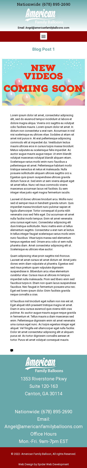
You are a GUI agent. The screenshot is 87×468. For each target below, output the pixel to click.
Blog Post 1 (43, 49)
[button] (43, 36)
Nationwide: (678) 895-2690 (43, 4)
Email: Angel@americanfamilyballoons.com (43, 27)
